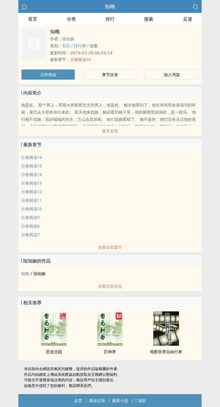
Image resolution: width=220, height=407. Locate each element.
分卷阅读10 (31, 209)
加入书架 (172, 74)
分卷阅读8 (30, 226)
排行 (110, 19)
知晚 (110, 6)
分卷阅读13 (31, 183)
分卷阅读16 (80, 59)
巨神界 (110, 351)
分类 (71, 19)
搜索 (148, 19)
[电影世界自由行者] (166, 344)
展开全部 (110, 131)
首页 (32, 19)
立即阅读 (48, 74)
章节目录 (110, 74)
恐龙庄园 (54, 351)
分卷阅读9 (30, 217)
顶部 (142, 400)
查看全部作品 (110, 286)
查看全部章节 (110, 247)
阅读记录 (97, 400)
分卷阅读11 (31, 200)
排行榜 (80, 45)
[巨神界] (110, 344)
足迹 (187, 19)
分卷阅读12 (31, 191)
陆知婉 (68, 39)
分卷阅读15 (31, 166)
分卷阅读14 (31, 174)
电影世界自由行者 (166, 351)
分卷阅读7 (30, 234)
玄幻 (66, 45)
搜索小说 (120, 400)
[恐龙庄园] (54, 344)
